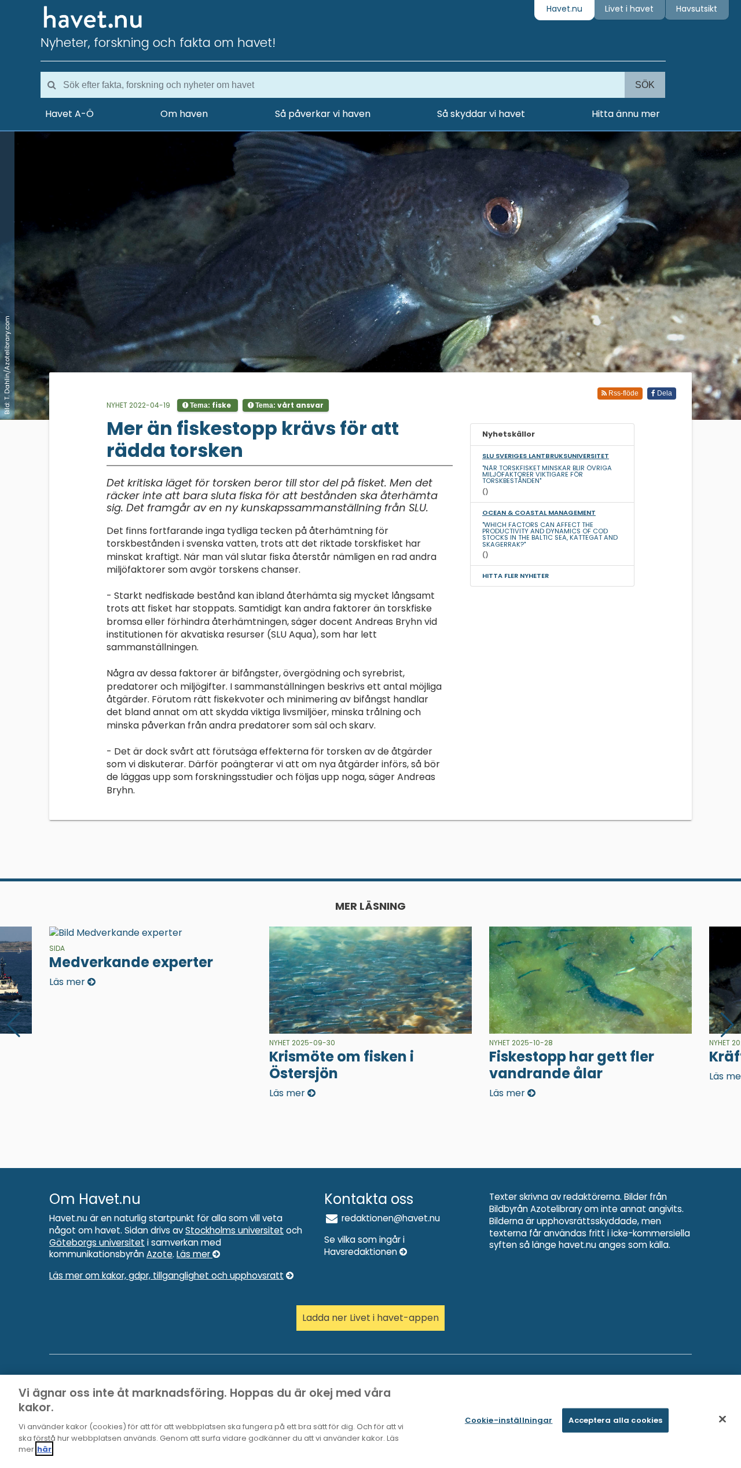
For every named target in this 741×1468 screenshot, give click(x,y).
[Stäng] (722, 1419)
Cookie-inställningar (509, 1420)
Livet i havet (629, 8)
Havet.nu (564, 8)
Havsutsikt (696, 8)
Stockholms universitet (234, 1230)
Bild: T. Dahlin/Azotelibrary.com (7, 365)
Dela (663, 393)
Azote (159, 1254)
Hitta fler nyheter (515, 575)
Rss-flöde (623, 393)
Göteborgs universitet (97, 1242)
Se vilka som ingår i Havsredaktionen (364, 1245)
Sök (645, 85)
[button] (727, 1025)
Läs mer (194, 1254)
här (44, 1448)
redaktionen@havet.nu (389, 1218)
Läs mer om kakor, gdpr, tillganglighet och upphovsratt (166, 1275)
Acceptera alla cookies (615, 1420)
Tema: (209, 405)
